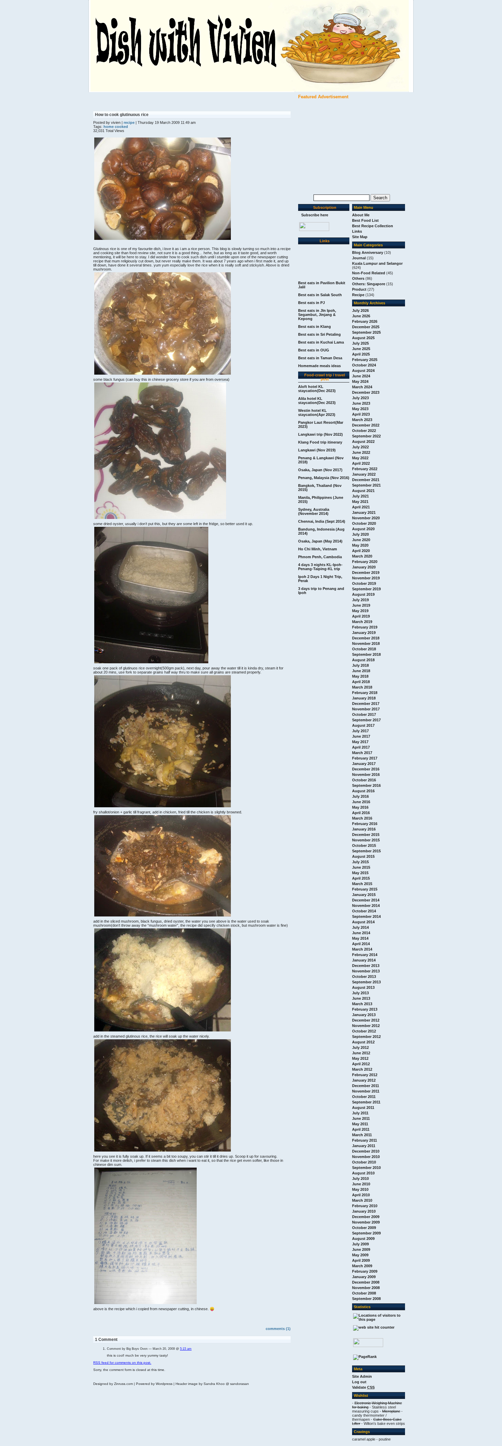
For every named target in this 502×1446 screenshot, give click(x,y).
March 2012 (362, 1069)
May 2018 (360, 676)
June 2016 (361, 802)
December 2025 (365, 327)
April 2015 (361, 878)
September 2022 (366, 436)
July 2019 (360, 600)
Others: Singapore (368, 284)
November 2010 (366, 1157)
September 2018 (366, 654)
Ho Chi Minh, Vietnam (317, 549)
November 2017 (366, 709)
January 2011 (363, 1146)
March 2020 (362, 556)
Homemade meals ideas (319, 366)
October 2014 (364, 911)
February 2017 (364, 758)
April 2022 (361, 463)
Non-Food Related (368, 273)
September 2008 (366, 1299)
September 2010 (366, 1168)
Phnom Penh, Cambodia (320, 557)
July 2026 (360, 310)
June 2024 (361, 376)
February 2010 (364, 1206)
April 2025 (361, 354)
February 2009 (364, 1271)
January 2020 (364, 567)
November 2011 (365, 1091)
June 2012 (361, 1053)
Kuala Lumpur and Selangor (377, 263)
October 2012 (364, 1031)
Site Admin (362, 1376)
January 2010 (364, 1211)
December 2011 (365, 1086)
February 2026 (364, 321)
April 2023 (361, 414)
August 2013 (363, 987)
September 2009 (366, 1233)
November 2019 (366, 578)
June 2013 (361, 998)
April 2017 (361, 747)
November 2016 (366, 774)
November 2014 (366, 905)
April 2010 (361, 1195)
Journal (359, 258)
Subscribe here (314, 215)
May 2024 (360, 381)
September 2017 (366, 720)
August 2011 (363, 1107)
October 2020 (364, 523)
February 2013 (364, 1009)
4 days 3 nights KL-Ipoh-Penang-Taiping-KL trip (320, 567)
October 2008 (364, 1293)
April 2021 (361, 507)
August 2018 (363, 660)
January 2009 (364, 1277)
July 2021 (360, 496)
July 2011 (360, 1113)
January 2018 (364, 698)
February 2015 (364, 889)
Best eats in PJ (311, 303)
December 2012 (365, 1020)
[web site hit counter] (373, 1327)
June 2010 (361, 1184)
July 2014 (360, 927)
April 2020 (361, 551)
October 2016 (364, 780)
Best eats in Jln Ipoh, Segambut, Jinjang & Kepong (317, 314)
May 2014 (360, 938)
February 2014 (364, 955)
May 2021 (360, 502)
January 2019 (364, 633)
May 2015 (360, 873)
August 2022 (363, 441)
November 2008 (366, 1288)
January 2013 (364, 1015)
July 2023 (360, 398)
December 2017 (365, 704)
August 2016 (363, 791)
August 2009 (363, 1239)
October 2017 (364, 714)
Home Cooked (115, 127)
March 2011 (362, 1135)
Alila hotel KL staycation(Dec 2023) (317, 400)
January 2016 (364, 829)
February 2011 (364, 1140)
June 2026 (361, 316)
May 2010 (360, 1189)
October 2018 (364, 649)
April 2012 (361, 1064)
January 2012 (364, 1080)
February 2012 (364, 1075)
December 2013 (365, 966)
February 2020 (364, 562)
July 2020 (360, 534)
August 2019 (363, 594)
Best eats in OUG (313, 350)
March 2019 (362, 622)
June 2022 (361, 452)
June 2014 (361, 933)
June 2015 (361, 867)
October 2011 (364, 1097)
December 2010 (365, 1151)
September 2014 (366, 916)
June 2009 (361, 1249)
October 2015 (364, 845)
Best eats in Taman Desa (320, 358)
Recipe (358, 295)
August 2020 (363, 529)
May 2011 (360, 1124)
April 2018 (361, 682)
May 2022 (360, 458)
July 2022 (360, 447)
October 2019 (364, 583)
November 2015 (366, 840)
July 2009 (360, 1244)
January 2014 (364, 960)
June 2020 (361, 540)
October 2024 (364, 365)
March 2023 (362, 420)
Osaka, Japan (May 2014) (320, 541)
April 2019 (361, 616)
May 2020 (360, 545)
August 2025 (363, 338)
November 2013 (366, 971)
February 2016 (364, 824)
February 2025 (364, 360)
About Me (360, 215)
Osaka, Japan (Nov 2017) (320, 470)
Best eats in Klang (314, 326)
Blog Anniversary (367, 252)
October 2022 (364, 431)
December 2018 (365, 638)
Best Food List (365, 220)
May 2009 (360, 1255)
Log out (359, 1382)
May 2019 (360, 611)
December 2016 (365, 769)
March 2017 (362, 753)
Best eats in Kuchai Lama (321, 342)
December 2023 (365, 392)
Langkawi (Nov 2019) (317, 450)
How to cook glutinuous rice (122, 114)
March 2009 (362, 1266)
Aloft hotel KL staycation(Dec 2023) (317, 389)
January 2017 (364, 764)
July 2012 (360, 1047)
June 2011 (361, 1118)
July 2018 (360, 665)
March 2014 (362, 949)
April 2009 (361, 1260)
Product (359, 289)
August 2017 (363, 725)
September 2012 (366, 1037)
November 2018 (366, 643)
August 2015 (363, 856)
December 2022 (365, 425)
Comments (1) (278, 1329)
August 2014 (363, 922)
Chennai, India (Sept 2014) (321, 521)
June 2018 (361, 671)
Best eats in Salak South (320, 295)
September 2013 (366, 982)
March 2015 (362, 884)
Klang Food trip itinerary (320, 442)
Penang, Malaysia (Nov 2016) (323, 478)
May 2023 (360, 409)
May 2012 (360, 1058)
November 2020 (366, 518)
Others (358, 278)
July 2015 (360, 862)
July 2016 (360, 796)
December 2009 (365, 1217)
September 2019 (366, 589)
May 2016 (360, 807)
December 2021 (365, 480)
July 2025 (360, 343)
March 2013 (362, 1004)
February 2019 (364, 627)
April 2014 (361, 944)
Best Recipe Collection (372, 226)
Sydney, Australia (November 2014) (313, 511)
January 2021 (364, 512)
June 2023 (361, 403)
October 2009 (364, 1228)
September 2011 (366, 1102)
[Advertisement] (352, 146)
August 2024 (363, 370)
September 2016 (366, 785)
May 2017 (360, 742)
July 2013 (360, 993)
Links (357, 231)
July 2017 (360, 731)
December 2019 (365, 572)
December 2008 (365, 1282)
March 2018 (362, 687)
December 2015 (365, 835)
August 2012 (363, 1042)
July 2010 (360, 1178)
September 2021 (366, 485)
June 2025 (361, 349)
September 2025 (366, 332)
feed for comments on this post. (122, 1362)
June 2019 (361, 605)
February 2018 (364, 693)
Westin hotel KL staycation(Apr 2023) (316, 412)
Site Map (359, 237)
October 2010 (364, 1162)
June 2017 (361, 736)
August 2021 (363, 491)
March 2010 (362, 1200)
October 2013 (364, 976)
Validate (363, 1387)
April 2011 (360, 1129)
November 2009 (366, 1222)
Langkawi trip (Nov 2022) (320, 434)
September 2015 (366, 851)
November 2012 (366, 1026)
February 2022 (364, 469)
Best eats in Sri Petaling (319, 334)
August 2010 (363, 1173)
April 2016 (361, 813)
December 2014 (365, 900)
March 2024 (362, 387)
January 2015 (364, 895)
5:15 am (186, 1348)
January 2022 (364, 474)
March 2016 (362, 818)
